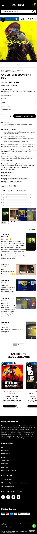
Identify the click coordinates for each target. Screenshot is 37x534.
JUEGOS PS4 (10, 70)
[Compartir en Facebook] (7, 187)
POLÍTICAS (4, 467)
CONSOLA (4, 98)
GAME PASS (5, 460)
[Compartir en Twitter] (10, 187)
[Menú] (3, 4)
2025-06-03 (4, 282)
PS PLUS (4, 457)
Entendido (32, 531)
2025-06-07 (4, 300)
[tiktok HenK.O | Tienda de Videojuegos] (18, 497)
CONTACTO (4, 464)
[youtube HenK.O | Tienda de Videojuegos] (13, 497)
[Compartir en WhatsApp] (3, 186)
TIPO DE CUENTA (5, 106)
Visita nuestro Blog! (9, 486)
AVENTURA (19, 70)
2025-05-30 (4, 266)
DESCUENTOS (5, 454)
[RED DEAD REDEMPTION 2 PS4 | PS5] (19, 406)
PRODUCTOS (5, 450)
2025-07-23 (4, 236)
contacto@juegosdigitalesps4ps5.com (15, 483)
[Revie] (32, 229)
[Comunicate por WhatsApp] (34, 526)
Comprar (9, 406)
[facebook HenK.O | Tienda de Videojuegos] (8, 497)
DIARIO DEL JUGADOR (8, 470)
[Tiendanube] (6, 527)
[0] (33, 5)
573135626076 (8, 479)
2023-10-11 (4, 324)
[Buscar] (33, 11)
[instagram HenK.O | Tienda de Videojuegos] (3, 497)
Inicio (2, 70)
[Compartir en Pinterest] (14, 187)
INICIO (3, 447)
